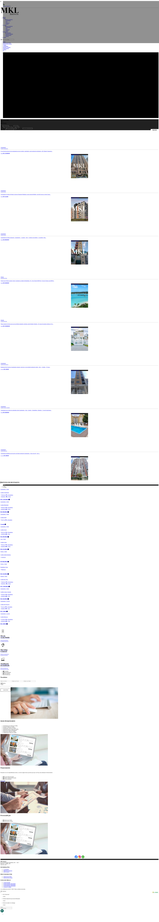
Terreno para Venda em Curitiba (9, 731)
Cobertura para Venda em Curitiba (9, 732)
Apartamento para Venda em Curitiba (10, 725)
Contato (4, 45)
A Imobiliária (5, 46)
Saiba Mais (3, 781)
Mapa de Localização (7, 870)
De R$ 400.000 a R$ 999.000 (9, 885)
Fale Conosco (6, 871)
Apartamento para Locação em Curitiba (10, 729)
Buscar (155, 130)
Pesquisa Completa (6, 47)
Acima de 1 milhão (7, 887)
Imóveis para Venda (8, 820)
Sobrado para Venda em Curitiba (9, 728)
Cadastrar (5, 690)
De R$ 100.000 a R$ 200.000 (9, 883)
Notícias (4, 49)
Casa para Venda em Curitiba (8, 726)
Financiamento (6, 48)
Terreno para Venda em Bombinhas (10, 730)
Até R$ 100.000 (6, 882)
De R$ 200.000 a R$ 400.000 (9, 884)
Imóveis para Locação (7, 44)
